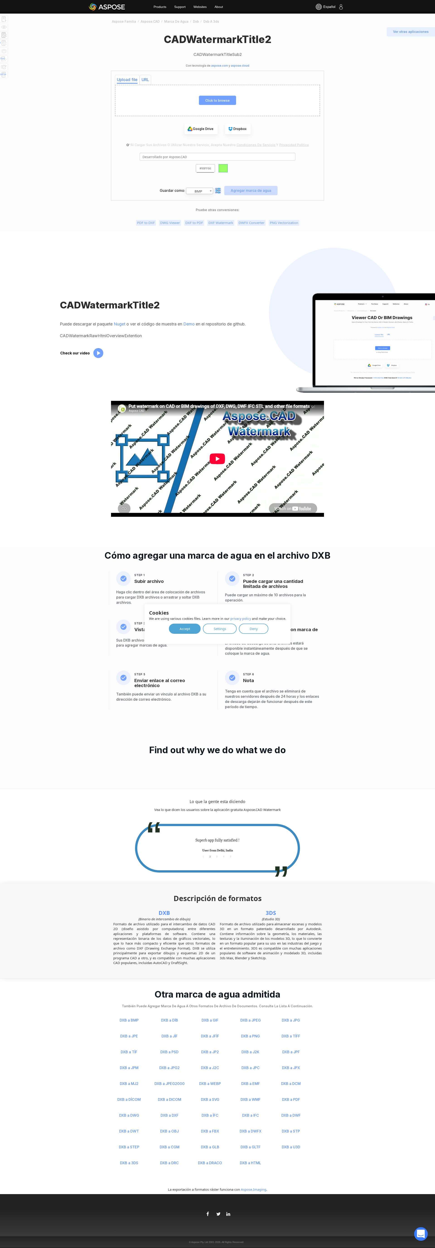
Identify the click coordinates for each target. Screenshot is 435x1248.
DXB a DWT (129, 1131)
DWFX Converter (251, 222)
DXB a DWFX (250, 1131)
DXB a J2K (250, 1052)
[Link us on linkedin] (227, 1211)
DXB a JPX (291, 1067)
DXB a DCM (291, 1083)
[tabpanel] (217, 845)
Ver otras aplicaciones (411, 32)
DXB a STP (291, 1131)
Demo (189, 324)
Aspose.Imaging (253, 1189)
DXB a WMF (251, 1099)
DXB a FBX (210, 1131)
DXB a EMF (250, 1083)
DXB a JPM (129, 1067)
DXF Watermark (220, 222)
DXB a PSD (169, 1052)
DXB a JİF (170, 1036)
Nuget (119, 324)
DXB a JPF (291, 1052)
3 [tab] (217, 856)
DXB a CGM (169, 1147)
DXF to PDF (194, 222)
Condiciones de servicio (256, 145)
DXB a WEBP (210, 1083)
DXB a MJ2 (129, 1083)
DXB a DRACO (210, 1163)
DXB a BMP (129, 1020)
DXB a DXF (170, 1115)
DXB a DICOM (169, 1099)
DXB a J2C (210, 1067)
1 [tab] (203, 856)
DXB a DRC (169, 1163)
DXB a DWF (291, 1115)
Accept (185, 628)
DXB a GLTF (251, 1147)
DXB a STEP (129, 1147)
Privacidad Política (294, 145)
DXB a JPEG (250, 1020)
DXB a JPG (291, 1020)
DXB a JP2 (210, 1052)
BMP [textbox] (198, 191)
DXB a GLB (210, 1147)
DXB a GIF (210, 1020)
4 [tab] (223, 856)
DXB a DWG (129, 1115)
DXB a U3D (291, 1147)
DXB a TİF (129, 1052)
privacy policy (240, 618)
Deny (254, 628)
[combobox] (199, 191)
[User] (341, 7)
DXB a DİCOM (129, 1099)
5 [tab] (230, 856)
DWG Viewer (170, 222)
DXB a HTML (250, 1163)
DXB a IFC (250, 1115)
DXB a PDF (291, 1099)
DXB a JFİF (210, 1036)
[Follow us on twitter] (217, 1211)
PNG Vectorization (284, 222)
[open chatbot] (421, 1234)
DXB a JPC (251, 1067)
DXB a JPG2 (169, 1067)
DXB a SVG (210, 1099)
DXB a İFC (210, 1115)
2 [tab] (210, 856)
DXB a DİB (169, 1020)
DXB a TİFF (291, 1036)
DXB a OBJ (169, 1131)
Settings (220, 628)
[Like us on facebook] (207, 1211)
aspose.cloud (240, 65)
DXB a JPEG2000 (170, 1083)
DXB (164, 912)
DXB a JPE (129, 1036)
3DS (271, 912)
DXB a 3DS (129, 1163)
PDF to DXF (146, 222)
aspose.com (219, 65)
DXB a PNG (250, 1036)
